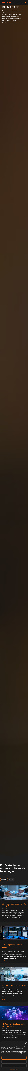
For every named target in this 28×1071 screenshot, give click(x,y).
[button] (26, 1043)
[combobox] (4, 879)
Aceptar (14, 1058)
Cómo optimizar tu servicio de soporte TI (14, 905)
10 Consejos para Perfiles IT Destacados (13, 945)
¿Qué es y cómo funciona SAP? (14, 985)
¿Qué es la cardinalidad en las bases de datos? (13, 1025)
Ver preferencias (14, 1066)
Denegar (14, 1062)
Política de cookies (13, 1069)
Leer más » (4, 919)
